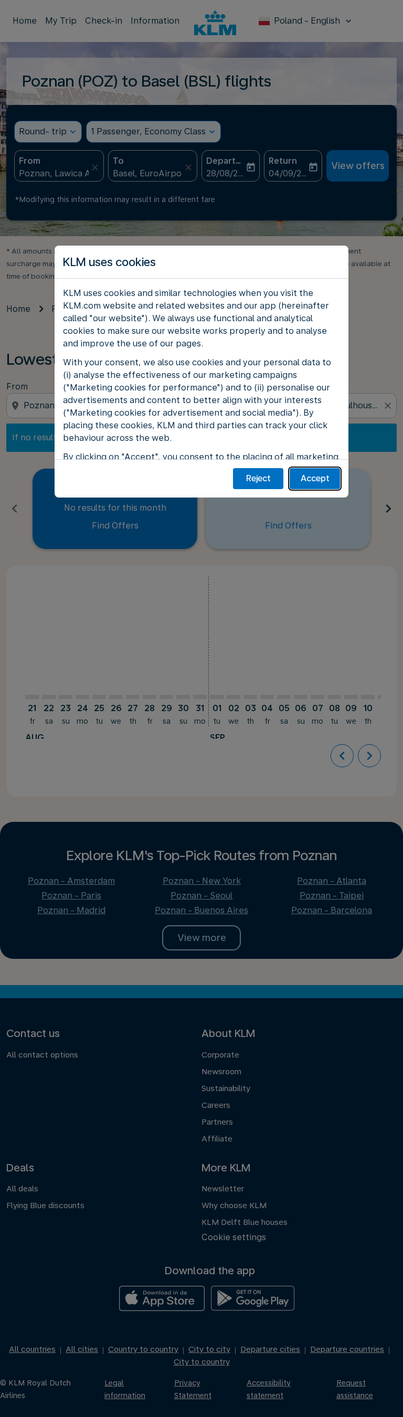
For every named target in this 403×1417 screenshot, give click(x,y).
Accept (315, 478)
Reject (258, 478)
